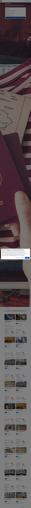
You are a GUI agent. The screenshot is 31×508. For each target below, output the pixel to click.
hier (23, 255)
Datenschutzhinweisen (13, 255)
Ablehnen (17, 257)
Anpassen (22, 257)
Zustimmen (27, 257)
